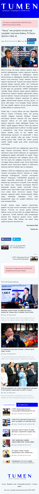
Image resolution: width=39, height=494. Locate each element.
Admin (2, 41)
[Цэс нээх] (3, 15)
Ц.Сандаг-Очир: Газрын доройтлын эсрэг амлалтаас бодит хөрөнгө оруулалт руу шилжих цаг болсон (22, 453)
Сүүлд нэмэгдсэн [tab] (9, 405)
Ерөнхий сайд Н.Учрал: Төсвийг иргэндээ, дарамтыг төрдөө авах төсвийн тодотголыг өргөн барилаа (17, 312)
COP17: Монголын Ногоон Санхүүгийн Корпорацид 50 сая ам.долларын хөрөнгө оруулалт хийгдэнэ (23, 411)
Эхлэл (4, 484)
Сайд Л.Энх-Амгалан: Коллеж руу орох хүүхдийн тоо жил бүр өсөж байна (24, 421)
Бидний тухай (11, 484)
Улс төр (22, 41)
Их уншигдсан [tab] (23, 405)
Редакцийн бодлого (24, 484)
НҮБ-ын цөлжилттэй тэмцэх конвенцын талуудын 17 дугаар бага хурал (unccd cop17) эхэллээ (19, 389)
